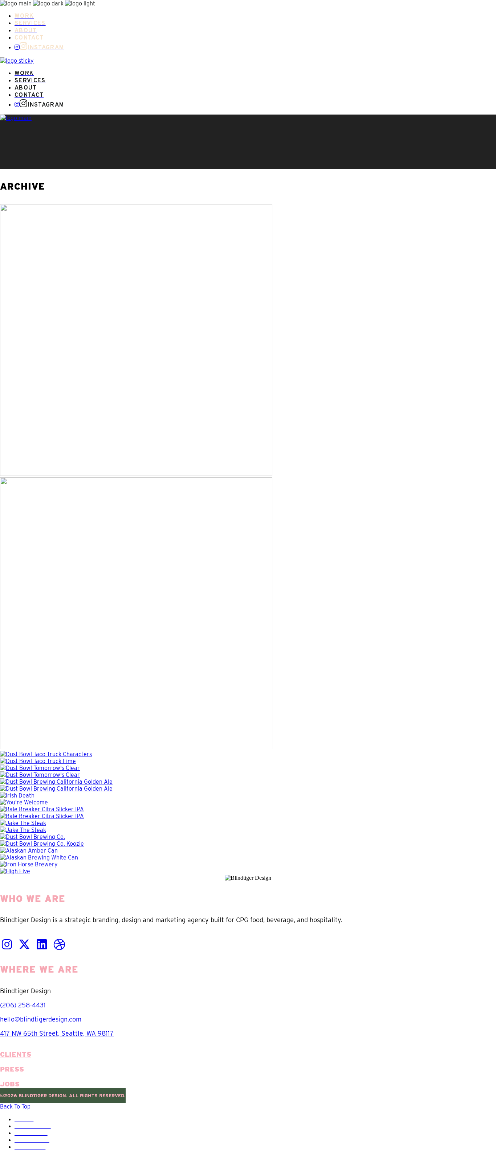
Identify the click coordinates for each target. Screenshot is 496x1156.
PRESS (12, 1069)
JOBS (10, 1084)
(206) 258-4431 (23, 1005)
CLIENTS (15, 1054)
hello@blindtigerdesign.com (40, 1019)
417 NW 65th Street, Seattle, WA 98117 (57, 1033)
